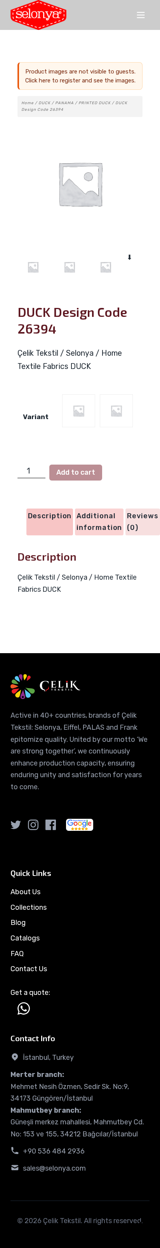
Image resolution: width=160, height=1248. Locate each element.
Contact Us (28, 969)
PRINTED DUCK (94, 103)
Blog (18, 922)
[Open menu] (141, 15)
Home (27, 103)
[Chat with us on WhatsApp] (23, 1008)
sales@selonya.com (54, 1168)
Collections (28, 907)
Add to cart (75, 472)
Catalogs (25, 938)
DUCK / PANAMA (56, 103)
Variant (36, 417)
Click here (37, 80)
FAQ (17, 953)
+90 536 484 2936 (54, 1151)
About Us (25, 892)
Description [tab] (50, 516)
